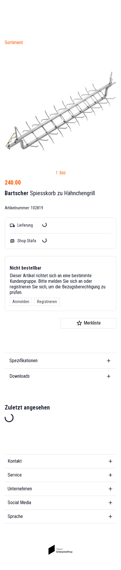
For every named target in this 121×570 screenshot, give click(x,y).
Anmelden (20, 301)
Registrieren (47, 301)
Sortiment (14, 42)
